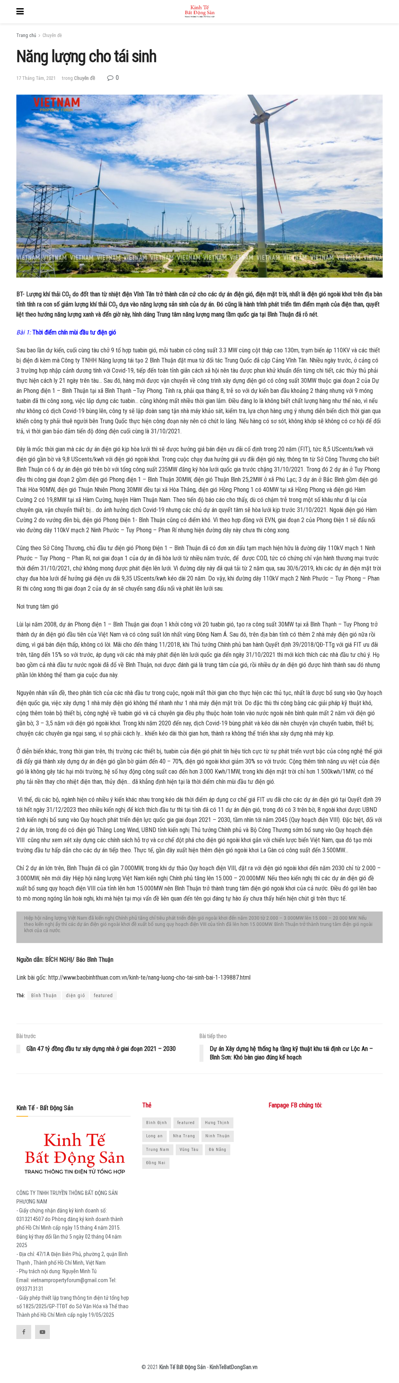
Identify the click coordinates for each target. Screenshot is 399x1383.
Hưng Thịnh (217, 1122)
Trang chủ (26, 35)
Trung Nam (157, 1149)
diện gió (75, 995)
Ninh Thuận (217, 1135)
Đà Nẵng (217, 1149)
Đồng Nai (156, 1162)
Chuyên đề (52, 35)
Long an (154, 1135)
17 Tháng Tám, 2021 (36, 78)
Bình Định (156, 1122)
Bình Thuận (44, 995)
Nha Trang (184, 1135)
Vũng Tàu (189, 1149)
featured (103, 995)
